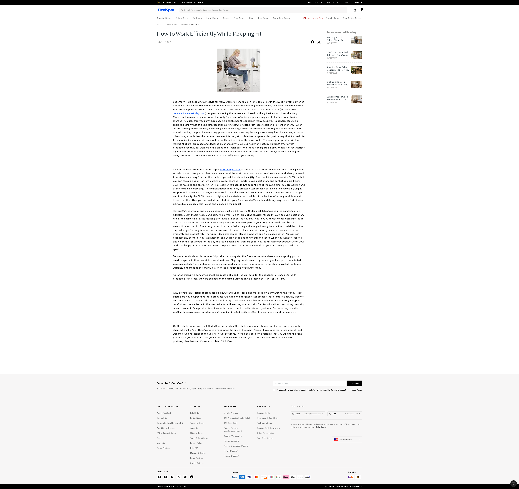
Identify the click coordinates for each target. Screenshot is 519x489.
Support (344, 2)
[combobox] (264, 10)
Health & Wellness (181, 24)
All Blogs (167, 24)
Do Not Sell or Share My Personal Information (342, 486)
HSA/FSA (358, 2)
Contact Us (329, 2)
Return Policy (312, 2)
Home (159, 24)
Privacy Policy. (356, 390)
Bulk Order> (322, 427)
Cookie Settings (197, 463)
